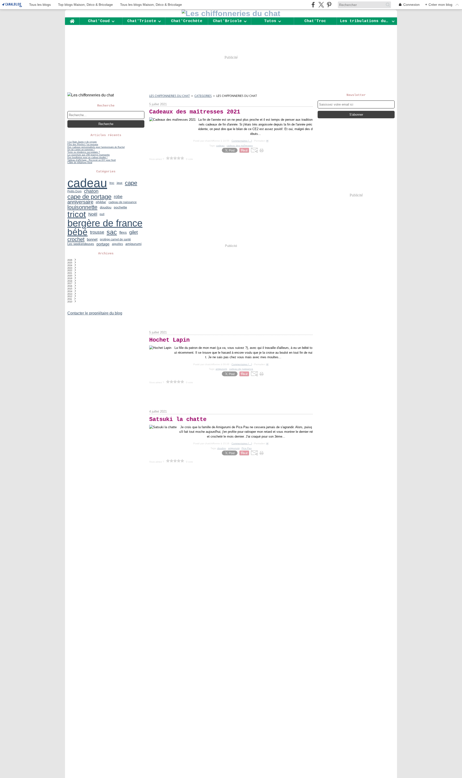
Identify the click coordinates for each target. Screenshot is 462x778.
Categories (203, 96)
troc (111, 183)
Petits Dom (74, 191)
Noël (92, 214)
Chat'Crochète (186, 21)
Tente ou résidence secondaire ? (83, 152)
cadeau (87, 183)
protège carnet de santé (115, 239)
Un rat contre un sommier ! (81, 149)
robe (118, 196)
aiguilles (117, 244)
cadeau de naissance (123, 202)
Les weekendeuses (80, 243)
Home (72, 20)
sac (112, 232)
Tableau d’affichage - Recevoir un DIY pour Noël (91, 160)
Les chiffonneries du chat (169, 96)
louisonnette (82, 207)
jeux (119, 183)
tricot (76, 214)
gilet (133, 232)
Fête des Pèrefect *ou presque (82, 144)
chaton (91, 191)
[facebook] (313, 4)
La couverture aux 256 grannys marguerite (88, 155)
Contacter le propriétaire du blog (94, 313)
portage (102, 244)
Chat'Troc (315, 21)
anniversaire (80, 202)
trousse (97, 232)
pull (102, 214)
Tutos (270, 21)
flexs (123, 232)
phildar (101, 202)
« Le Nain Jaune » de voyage (82, 142)
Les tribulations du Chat (365, 21)
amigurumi (133, 244)
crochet (75, 239)
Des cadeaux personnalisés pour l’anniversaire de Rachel (96, 147)
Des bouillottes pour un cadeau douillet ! (87, 157)
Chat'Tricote (141, 21)
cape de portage (89, 197)
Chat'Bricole (227, 21)
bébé (77, 232)
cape (131, 183)
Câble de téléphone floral (79, 162)
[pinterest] (329, 4)
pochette (120, 207)
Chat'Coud (99, 21)
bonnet (92, 239)
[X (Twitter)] (321, 4)
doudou (105, 207)
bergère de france (104, 223)
